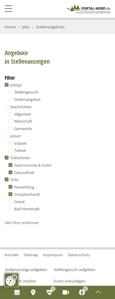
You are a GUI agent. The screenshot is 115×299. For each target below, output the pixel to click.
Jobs (25, 26)
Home (10, 26)
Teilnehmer (19, 157)
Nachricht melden (20, 281)
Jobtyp (15, 85)
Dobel (18, 201)
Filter (10, 77)
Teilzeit (19, 150)
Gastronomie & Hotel (32, 165)
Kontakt (12, 254)
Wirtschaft (22, 121)
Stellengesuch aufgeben (74, 269)
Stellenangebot (27, 99)
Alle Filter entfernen (22, 222)
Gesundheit (23, 172)
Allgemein (22, 114)
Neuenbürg (23, 187)
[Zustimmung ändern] (11, 280)
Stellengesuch (25, 92)
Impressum (53, 254)
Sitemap (31, 254)
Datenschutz (79, 254)
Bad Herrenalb (26, 208)
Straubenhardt (26, 194)
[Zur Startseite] (88, 9)
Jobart (15, 136)
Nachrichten (20, 106)
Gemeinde (22, 128)
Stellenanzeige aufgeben (26, 269)
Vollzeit (20, 143)
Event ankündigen (70, 281)
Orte (13, 179)
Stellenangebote (50, 26)
